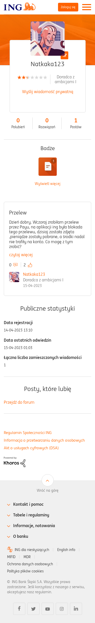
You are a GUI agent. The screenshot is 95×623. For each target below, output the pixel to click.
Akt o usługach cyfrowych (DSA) (31, 447)
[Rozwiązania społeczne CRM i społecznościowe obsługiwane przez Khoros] (14, 461)
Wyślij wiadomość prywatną (47, 91)
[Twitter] (33, 609)
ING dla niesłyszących (32, 549)
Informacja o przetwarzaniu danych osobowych (44, 440)
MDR (27, 557)
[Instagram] (62, 609)
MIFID (11, 557)
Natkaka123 (34, 274)
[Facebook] (19, 609)
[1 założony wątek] (48, 166)
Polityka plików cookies (25, 571)
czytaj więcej (21, 254)
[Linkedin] (76, 609)
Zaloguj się (68, 7)
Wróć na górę (48, 490)
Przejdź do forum (19, 402)
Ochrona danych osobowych (30, 564)
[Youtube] (48, 609)
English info (66, 549)
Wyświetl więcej (47, 184)
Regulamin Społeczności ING (28, 432)
